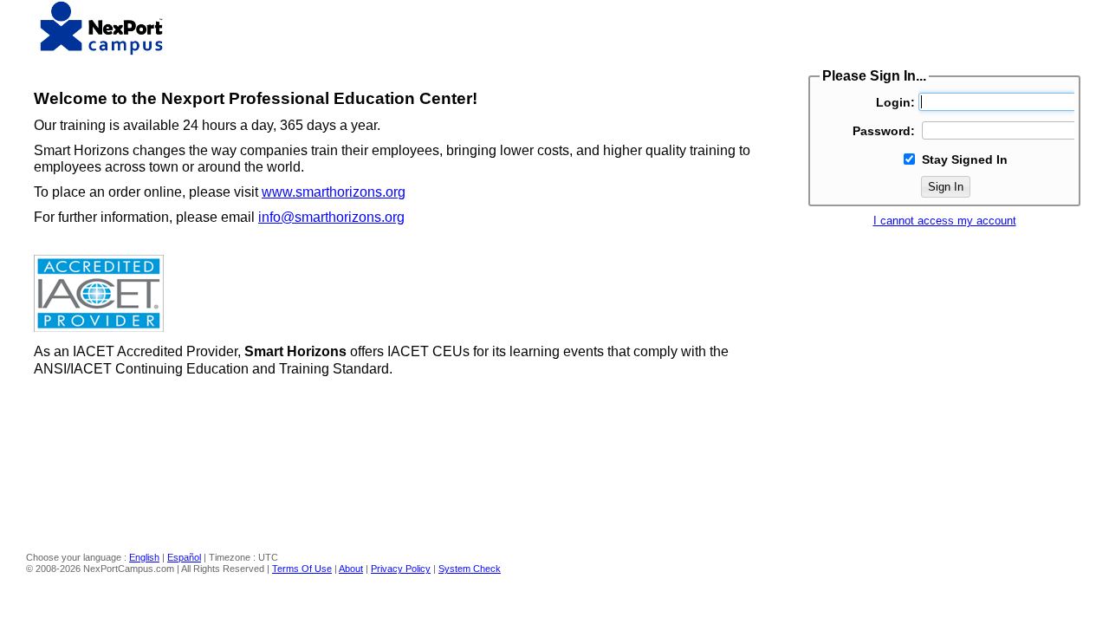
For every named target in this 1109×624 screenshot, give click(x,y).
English (144, 557)
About (351, 568)
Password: (884, 131)
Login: (895, 102)
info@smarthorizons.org (331, 217)
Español (184, 557)
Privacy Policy (401, 568)
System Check (469, 568)
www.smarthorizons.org (333, 192)
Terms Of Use (302, 568)
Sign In (945, 186)
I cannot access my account (944, 220)
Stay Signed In (965, 159)
